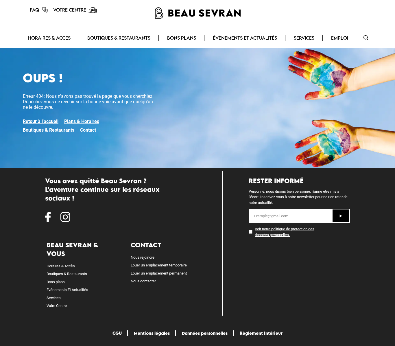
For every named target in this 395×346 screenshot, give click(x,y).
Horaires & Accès (61, 266)
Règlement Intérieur (261, 333)
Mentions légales (152, 333)
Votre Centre (57, 305)
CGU (117, 333)
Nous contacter (143, 281)
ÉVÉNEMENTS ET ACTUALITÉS (245, 38)
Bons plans (56, 282)
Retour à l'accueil (40, 121)
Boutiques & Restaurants (48, 130)
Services (54, 298)
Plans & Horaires (81, 121)
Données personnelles (205, 333)
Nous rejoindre (142, 257)
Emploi (339, 38)
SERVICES (304, 38)
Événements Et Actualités (67, 290)
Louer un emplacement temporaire (159, 265)
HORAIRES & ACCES (49, 38)
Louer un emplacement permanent (159, 273)
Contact (88, 130)
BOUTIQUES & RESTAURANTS (118, 38)
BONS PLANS (181, 38)
